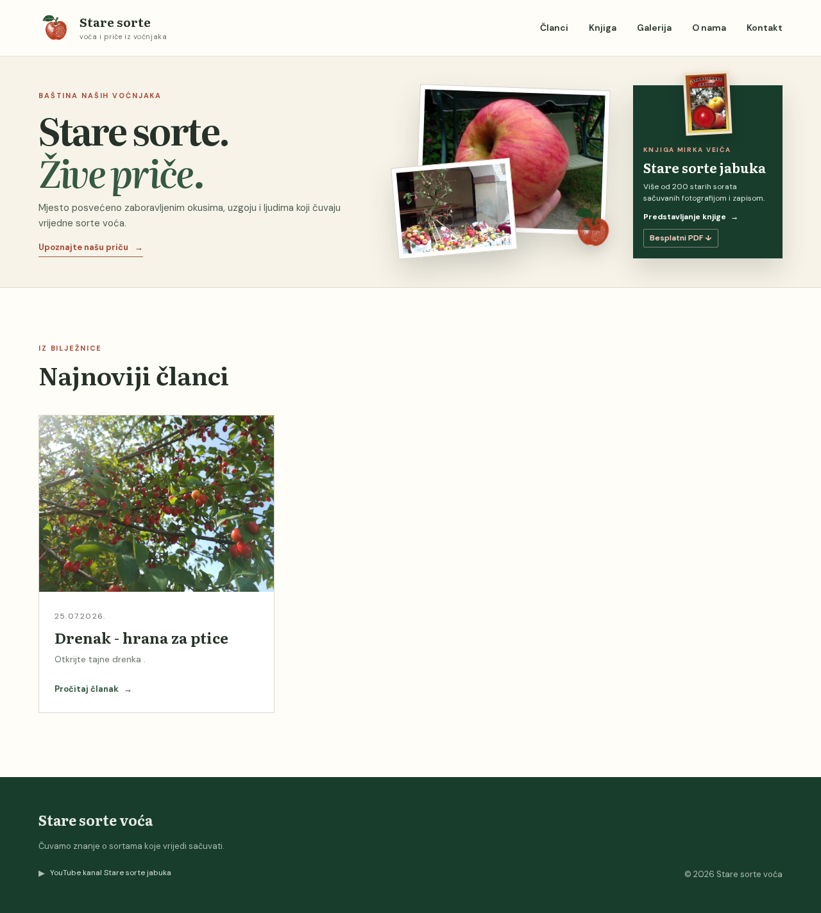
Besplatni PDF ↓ (681, 238)
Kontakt (765, 27)
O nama (709, 27)
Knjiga (602, 27)
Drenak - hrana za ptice (141, 637)
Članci (554, 27)
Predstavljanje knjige (690, 217)
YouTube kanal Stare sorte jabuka (104, 872)
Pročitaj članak (93, 688)
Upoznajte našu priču (90, 247)
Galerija (654, 27)
